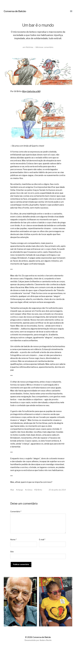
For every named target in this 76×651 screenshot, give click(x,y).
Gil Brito (38, 490)
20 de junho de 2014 (57, 490)
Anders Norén (45, 640)
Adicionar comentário (44, 47)
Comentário (15, 511)
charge (20, 490)
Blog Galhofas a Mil (31, 91)
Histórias (29, 47)
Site (12, 552)
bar (12, 490)
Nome (13, 540)
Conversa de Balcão (15, 11)
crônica (29, 490)
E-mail (42, 540)
